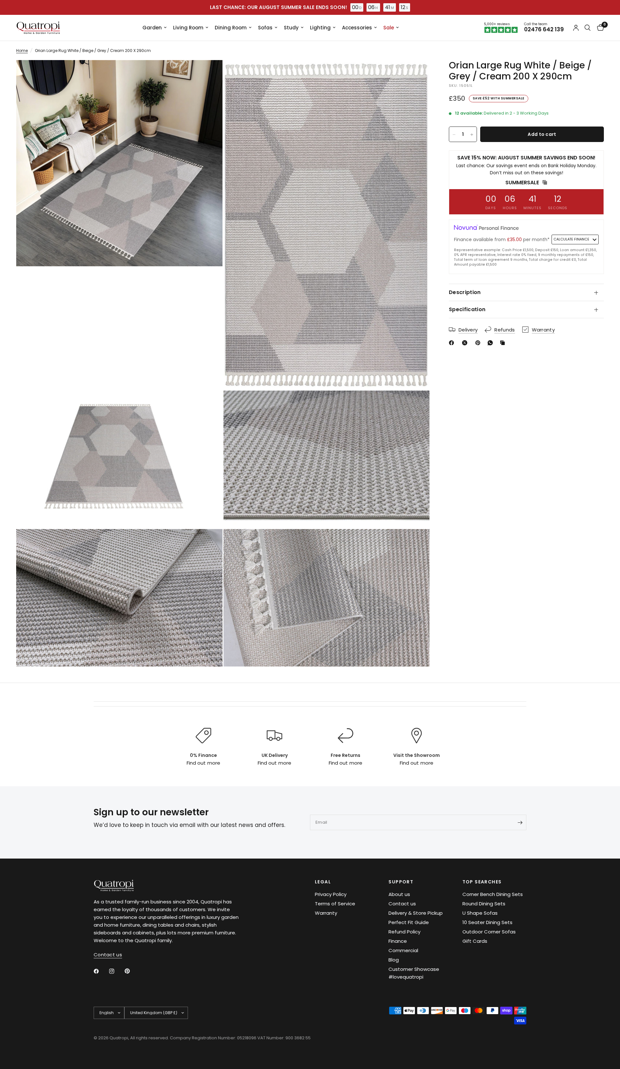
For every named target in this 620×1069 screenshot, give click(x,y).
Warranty (326, 913)
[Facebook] (453, 343)
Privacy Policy (330, 894)
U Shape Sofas (480, 913)
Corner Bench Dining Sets (492, 894)
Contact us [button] (108, 954)
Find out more (203, 762)
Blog (393, 959)
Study (291, 27)
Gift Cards (474, 941)
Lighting (320, 27)
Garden (152, 27)
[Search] (587, 28)
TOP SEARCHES (482, 882)
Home (22, 50)
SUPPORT (400, 882)
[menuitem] (154, 28)
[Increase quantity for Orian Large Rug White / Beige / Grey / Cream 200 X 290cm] (472, 134)
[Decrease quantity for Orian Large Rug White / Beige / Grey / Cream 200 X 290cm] (454, 134)
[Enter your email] (519, 822)
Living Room (188, 27)
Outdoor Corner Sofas (489, 931)
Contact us (402, 903)
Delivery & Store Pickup (415, 913)
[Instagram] (116, 971)
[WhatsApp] (491, 343)
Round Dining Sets (483, 903)
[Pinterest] (479, 343)
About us (399, 894)
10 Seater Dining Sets (487, 922)
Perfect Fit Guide (408, 922)
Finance (397, 941)
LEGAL (323, 882)
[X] (466, 343)
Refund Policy (404, 931)
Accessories (357, 27)
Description (465, 292)
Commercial (403, 950)
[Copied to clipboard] (504, 343)
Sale (388, 27)
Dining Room (231, 27)
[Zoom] (209, 73)
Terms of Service (335, 903)
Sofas (265, 27)
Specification (467, 309)
